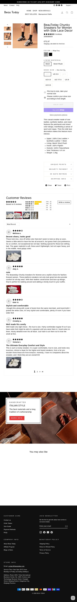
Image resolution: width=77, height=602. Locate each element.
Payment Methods (10, 529)
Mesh (48, 64)
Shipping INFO (58, 179)
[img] (18, 231)
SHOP (35, 11)
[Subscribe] (66, 526)
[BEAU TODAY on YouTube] (48, 532)
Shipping (46, 44)
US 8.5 (48, 85)
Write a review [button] (64, 202)
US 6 (64, 74)
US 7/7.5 (58, 80)
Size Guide (7, 526)
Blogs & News (8, 550)
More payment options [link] (58, 115)
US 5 (47, 74)
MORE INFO (16, 418)
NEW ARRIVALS (44, 11)
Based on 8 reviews (14, 204)
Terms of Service (45, 550)
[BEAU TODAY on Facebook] (44, 532)
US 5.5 (56, 74)
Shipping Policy (45, 544)
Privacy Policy (44, 553)
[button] (49, 34)
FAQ (17, 5)
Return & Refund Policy (47, 547)
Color (52, 50)
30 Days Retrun (58, 174)
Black (50, 54)
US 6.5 (48, 80)
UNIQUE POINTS (58, 164)
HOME (29, 11)
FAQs (6, 532)
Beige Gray (46, 54)
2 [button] (37, 372)
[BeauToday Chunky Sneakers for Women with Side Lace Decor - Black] (13, 492)
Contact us (7, 520)
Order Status (8, 523)
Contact (11, 5)
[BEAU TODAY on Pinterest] (52, 532)
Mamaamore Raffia (45, 14)
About (6, 5)
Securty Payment (58, 169)
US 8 (67, 80)
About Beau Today (10, 544)
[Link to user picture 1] (13, 256)
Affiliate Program (9, 547)
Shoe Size (53, 70)
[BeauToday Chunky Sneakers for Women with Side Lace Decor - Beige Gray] (10, 492)
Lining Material (52, 60)
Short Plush (58, 64)
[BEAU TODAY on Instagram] (41, 532)
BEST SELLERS (31, 14)
